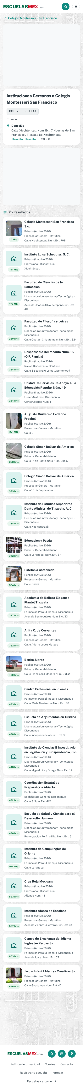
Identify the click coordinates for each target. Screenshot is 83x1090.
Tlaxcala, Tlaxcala (23, 139)
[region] (41, 55)
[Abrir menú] (76, 6)
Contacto (66, 1064)
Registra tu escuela (33, 1072)
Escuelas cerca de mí (41, 1081)
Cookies (50, 1064)
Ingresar (57, 1072)
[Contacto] (62, 1054)
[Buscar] (65, 6)
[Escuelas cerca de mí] (72, 1054)
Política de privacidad (25, 1064)
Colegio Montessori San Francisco (32, 18)
